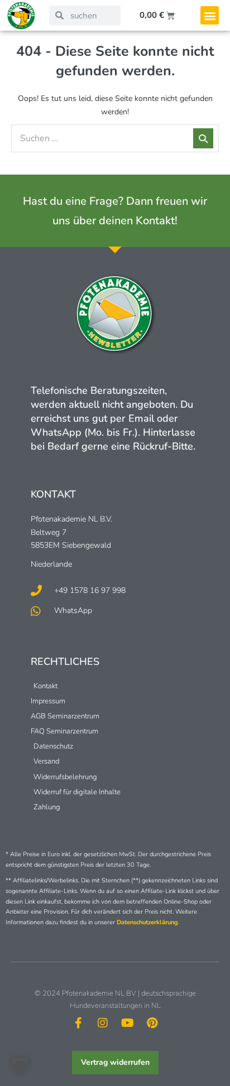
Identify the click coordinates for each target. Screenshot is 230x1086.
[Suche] (203, 138)
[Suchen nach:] (115, 138)
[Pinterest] (151, 1023)
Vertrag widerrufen (115, 1062)
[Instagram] (102, 1023)
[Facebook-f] (78, 1023)
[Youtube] (127, 1023)
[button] (209, 15)
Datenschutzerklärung (147, 922)
